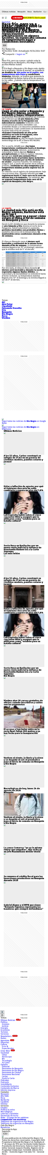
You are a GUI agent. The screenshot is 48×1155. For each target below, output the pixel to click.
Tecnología (7, 1060)
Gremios (5, 1024)
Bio (3, 1059)
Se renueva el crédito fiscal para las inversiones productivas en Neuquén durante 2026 (24, 878)
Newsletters (9, 1036)
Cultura (4, 1044)
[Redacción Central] (4, 43)
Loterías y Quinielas (9, 1113)
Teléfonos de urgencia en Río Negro (17, 1121)
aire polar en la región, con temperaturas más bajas (22, 73)
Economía (5, 1030)
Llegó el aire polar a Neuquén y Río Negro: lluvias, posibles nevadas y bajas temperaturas (23, 113)
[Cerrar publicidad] (2, 1012)
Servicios (5, 1034)
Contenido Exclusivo (10, 1086)
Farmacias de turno (9, 1115)
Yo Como (5, 1062)
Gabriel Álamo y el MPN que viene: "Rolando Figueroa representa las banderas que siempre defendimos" (23, 907)
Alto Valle (5, 1096)
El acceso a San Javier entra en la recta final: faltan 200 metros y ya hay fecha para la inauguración (22, 731)
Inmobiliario (6, 1084)
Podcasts (5, 1082)
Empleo (4, 1108)
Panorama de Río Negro (13, 1070)
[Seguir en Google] (3, 66)
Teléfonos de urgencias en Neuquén (17, 1123)
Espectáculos (8, 1048)
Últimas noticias (9, 12)
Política (4, 1022)
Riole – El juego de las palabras (15, 1117)
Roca (29, 12)
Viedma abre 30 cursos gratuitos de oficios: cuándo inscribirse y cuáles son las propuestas (23, 702)
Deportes (5, 1042)
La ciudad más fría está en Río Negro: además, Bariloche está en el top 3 (23, 212)
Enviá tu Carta (8, 1078)
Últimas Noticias (10, 1020)
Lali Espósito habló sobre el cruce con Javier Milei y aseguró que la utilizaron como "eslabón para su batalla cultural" (22, 518)
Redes (3, 1038)
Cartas (5, 1076)
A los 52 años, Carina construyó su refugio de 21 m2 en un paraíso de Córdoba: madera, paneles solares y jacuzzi (23, 458)
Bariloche (37, 12)
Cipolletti (5, 1102)
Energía (4, 1028)
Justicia (5, 1026)
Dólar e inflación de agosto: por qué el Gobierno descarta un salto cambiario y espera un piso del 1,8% (23, 488)
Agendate (7, 1040)
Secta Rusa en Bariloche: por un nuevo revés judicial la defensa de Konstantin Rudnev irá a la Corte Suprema (22, 548)
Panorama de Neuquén (12, 1068)
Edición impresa (8, 1090)
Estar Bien (7, 1051)
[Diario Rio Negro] (3, 1136)
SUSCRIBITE (35, 18)
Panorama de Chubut (11, 1072)
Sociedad (6, 22)
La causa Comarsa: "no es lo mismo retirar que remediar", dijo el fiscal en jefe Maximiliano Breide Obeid (23, 849)
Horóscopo (7, 1057)
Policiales (5, 1080)
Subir (5, 1134)
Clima (4, 1055)
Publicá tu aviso (8, 1110)
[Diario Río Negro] (6, 18)
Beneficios (5, 1127)
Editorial (5, 1066)
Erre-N (5, 1046)
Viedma (4, 1104)
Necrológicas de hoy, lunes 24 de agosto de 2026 (22, 789)
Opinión (4, 1064)
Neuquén (21, 12)
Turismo (4, 1032)
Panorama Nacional (11, 1074)
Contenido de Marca (10, 1088)
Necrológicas (6, 1111)
